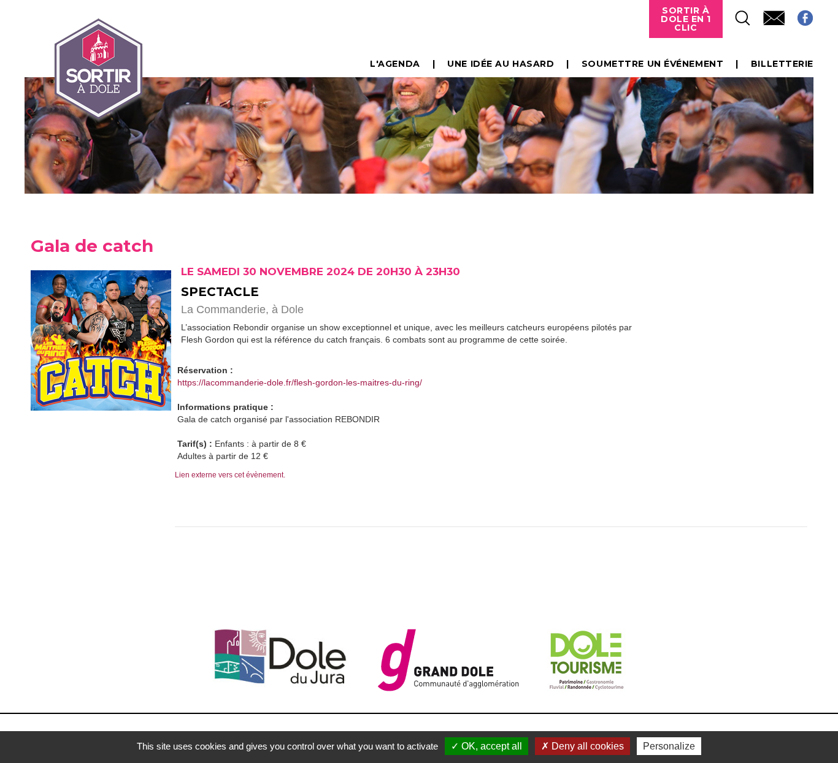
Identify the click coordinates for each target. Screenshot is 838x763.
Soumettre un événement (652, 63)
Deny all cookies (586, 746)
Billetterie (782, 63)
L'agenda (395, 63)
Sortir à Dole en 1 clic (686, 19)
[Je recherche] (737, 14)
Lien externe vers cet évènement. (230, 475)
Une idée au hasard (500, 63)
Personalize (669, 746)
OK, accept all (490, 746)
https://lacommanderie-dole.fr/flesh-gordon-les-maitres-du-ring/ (299, 382)
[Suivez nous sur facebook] (799, 14)
